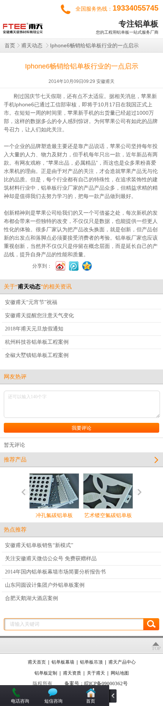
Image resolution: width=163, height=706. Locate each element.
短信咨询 (53, 701)
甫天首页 (37, 662)
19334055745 (135, 8)
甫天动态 (32, 45)
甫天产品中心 (122, 662)
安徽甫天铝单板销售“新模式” (39, 545)
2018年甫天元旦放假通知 (34, 329)
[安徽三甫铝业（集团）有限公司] (22, 26)
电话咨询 (20, 701)
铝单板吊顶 (91, 662)
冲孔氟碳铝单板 (54, 515)
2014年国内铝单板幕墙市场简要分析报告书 (55, 572)
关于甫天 (96, 673)
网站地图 (120, 673)
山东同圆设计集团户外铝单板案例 (45, 585)
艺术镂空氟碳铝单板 (108, 515)
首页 (10, 45)
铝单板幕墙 (63, 662)
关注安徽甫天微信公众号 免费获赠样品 (51, 558)
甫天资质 (72, 673)
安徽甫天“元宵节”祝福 (31, 302)
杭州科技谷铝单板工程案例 (37, 342)
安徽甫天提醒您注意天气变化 (39, 315)
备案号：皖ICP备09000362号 (96, 683)
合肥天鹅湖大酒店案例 (31, 598)
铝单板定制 (45, 673)
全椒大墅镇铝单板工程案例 (37, 355)
